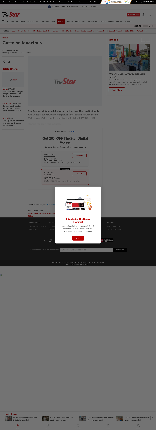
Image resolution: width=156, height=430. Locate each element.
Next (78, 238)
